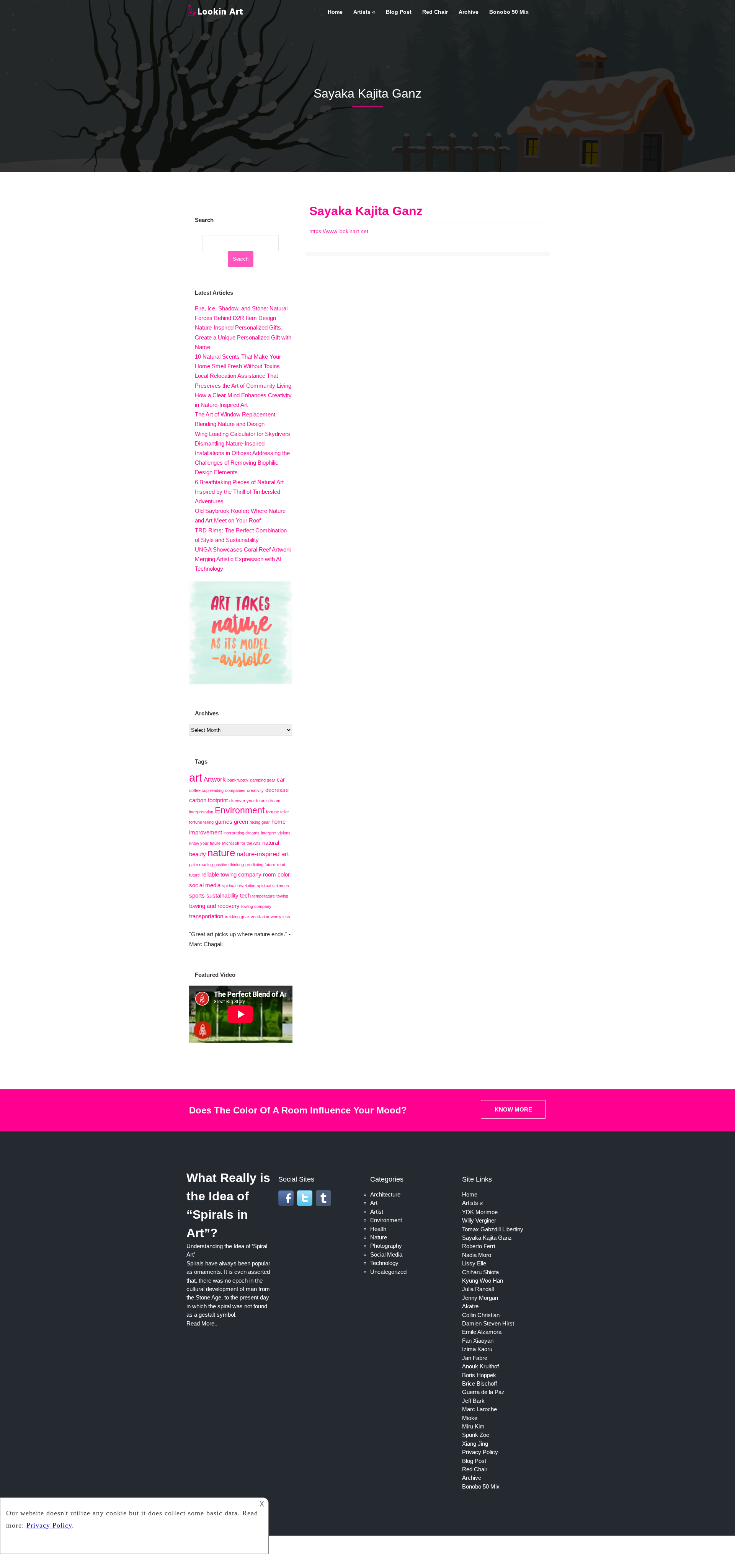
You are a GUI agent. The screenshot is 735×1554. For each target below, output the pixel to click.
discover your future (248, 800)
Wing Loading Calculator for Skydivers (242, 434)
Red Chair (435, 12)
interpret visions (276, 833)
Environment (240, 810)
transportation (206, 916)
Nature (378, 1237)
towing (282, 896)
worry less (280, 916)
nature (221, 853)
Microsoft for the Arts (241, 843)
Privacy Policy (480, 1452)
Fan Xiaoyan (477, 1340)
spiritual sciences (273, 885)
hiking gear (260, 822)
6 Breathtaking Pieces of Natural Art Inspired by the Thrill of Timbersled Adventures (239, 491)
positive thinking (229, 864)
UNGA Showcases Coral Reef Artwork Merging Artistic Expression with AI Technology (243, 559)
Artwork (215, 779)
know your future (204, 843)
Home (335, 12)
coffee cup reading (206, 790)
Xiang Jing (475, 1443)
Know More (513, 1109)
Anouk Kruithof (480, 1366)
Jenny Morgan (480, 1297)
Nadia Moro (476, 1255)
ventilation (260, 916)
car (281, 780)
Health (378, 1229)
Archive (469, 12)
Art (373, 1203)
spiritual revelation (238, 885)
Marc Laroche (479, 1409)
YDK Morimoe (480, 1212)
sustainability (222, 896)
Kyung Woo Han (482, 1280)
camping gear (262, 780)
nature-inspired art (263, 854)
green (241, 822)
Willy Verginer (479, 1220)
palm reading (201, 864)
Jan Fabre (474, 1358)
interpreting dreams (242, 833)
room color (276, 875)
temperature (263, 896)
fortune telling (201, 822)
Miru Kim (473, 1426)
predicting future (260, 864)
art (195, 777)
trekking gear (237, 916)
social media (204, 885)
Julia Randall (478, 1289)
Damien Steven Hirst (488, 1323)
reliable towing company (231, 875)
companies (235, 790)
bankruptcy (237, 780)
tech (245, 896)
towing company (256, 906)
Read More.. (201, 1323)
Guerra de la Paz (483, 1392)
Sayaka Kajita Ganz (366, 211)
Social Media (386, 1254)
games (223, 822)
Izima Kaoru (477, 1349)
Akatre (470, 1306)
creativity (255, 790)
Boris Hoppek (479, 1375)
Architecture (385, 1194)
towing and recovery (214, 906)
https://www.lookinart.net (338, 231)
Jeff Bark (473, 1400)
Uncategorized (388, 1271)
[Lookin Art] (215, 14)
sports (197, 896)
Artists (362, 12)
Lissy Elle (474, 1263)
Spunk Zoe (475, 1435)
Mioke (469, 1418)
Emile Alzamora (481, 1332)
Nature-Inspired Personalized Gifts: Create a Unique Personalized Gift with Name (243, 337)
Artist (376, 1211)
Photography (386, 1245)
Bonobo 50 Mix (509, 12)
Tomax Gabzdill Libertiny (492, 1229)
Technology (384, 1263)
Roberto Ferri (478, 1246)
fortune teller (277, 812)
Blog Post (399, 12)
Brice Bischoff (479, 1383)
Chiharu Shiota (480, 1272)
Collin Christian (481, 1315)
